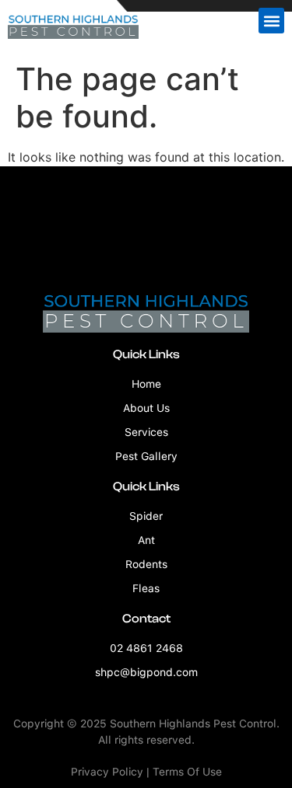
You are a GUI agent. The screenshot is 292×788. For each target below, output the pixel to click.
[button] (271, 20)
